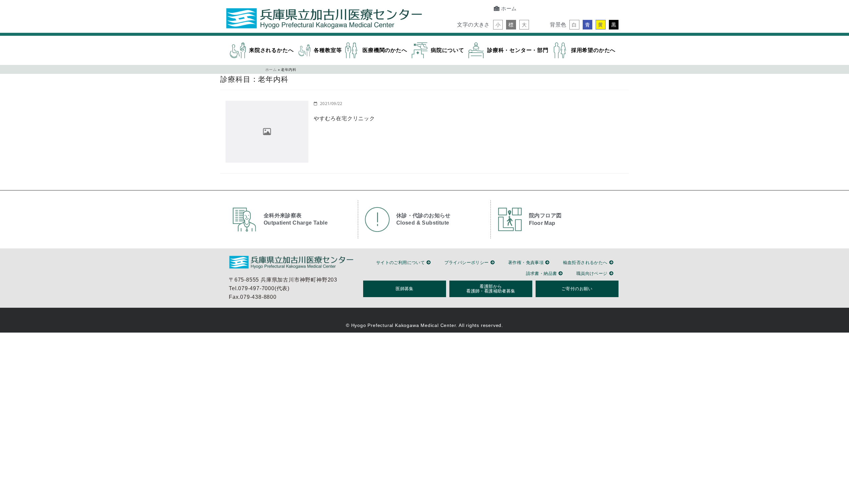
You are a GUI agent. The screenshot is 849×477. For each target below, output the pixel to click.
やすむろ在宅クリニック (344, 118)
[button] (498, 24)
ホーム (271, 69)
